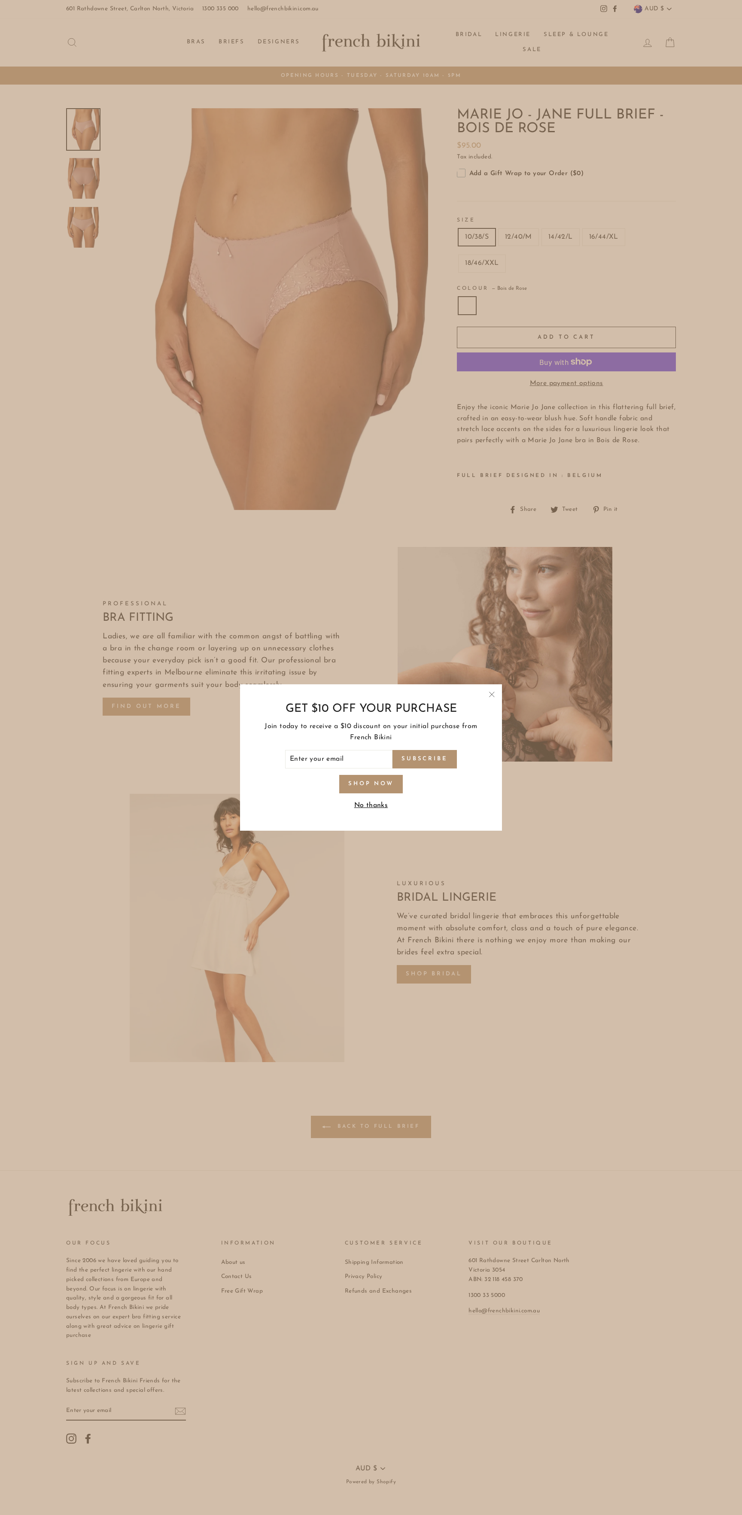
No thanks (371, 805)
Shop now (371, 783)
